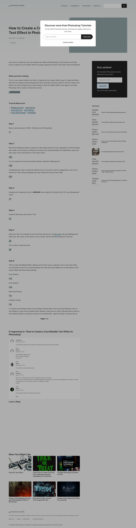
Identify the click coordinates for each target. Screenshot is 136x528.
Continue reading (68, 42)
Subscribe (86, 37)
